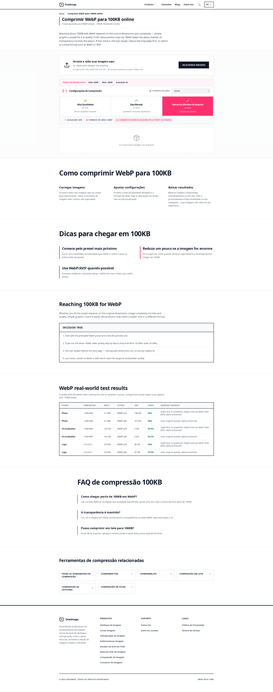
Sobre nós (189, 4)
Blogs (177, 4)
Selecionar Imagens (193, 65)
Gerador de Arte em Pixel (112, 646)
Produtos (149, 4)
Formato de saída (161, 91)
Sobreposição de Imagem (112, 635)
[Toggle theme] (199, 4)
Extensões (166, 4)
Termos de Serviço (191, 630)
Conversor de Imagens (111, 662)
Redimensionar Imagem (112, 641)
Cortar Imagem (107, 630)
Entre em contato (149, 630)
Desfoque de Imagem (110, 625)
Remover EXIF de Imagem (113, 651)
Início (62, 13)
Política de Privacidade (193, 625)
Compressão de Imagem (112, 657)
